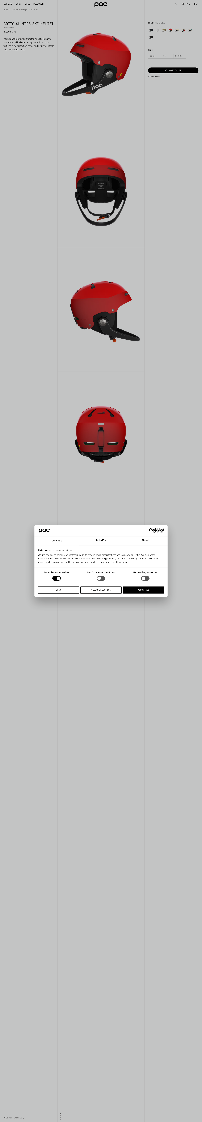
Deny (58, 590)
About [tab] (145, 540)
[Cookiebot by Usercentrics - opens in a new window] (151, 530)
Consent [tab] (57, 541)
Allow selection (101, 590)
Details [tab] (101, 540)
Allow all (143, 590)
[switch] (101, 578)
